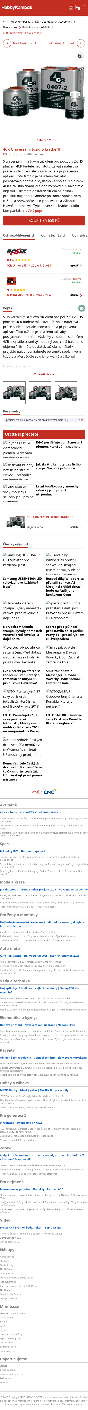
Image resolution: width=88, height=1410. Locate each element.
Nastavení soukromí (72, 1403)
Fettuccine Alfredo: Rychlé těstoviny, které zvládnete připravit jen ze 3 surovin (41, 1063)
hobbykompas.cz (20, 21)
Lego (2, 1325)
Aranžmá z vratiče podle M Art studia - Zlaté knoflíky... (28, 932)
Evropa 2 (4, 1382)
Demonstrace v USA (10, 1237)
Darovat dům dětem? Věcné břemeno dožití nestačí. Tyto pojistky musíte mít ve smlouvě (42, 1041)
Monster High (7, 1317)
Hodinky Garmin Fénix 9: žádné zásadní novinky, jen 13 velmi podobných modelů (43, 1009)
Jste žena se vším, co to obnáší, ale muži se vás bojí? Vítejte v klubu (35, 940)
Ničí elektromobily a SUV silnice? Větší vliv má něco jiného (30, 961)
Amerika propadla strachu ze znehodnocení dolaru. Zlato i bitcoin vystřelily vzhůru (43, 1030)
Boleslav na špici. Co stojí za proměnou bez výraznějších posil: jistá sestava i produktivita (40, 858)
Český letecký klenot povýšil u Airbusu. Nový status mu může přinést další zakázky (43, 1035)
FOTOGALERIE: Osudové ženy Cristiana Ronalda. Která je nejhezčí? (64, 719)
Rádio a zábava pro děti (12, 1373)
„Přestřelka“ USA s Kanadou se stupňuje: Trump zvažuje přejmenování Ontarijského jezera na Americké (44, 834)
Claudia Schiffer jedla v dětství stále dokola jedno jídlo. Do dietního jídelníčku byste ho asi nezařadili (41, 1069)
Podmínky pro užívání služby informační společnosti (60, 1400)
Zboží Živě (5, 1260)
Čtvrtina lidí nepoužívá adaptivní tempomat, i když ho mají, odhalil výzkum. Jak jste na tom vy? (42, 972)
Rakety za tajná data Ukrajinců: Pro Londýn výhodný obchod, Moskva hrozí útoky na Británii (43, 897)
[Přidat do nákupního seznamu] (80, 56)
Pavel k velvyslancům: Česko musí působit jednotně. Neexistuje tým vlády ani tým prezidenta (43, 820)
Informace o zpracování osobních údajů (28, 1403)
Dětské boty (6, 1342)
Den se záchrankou (10, 1241)
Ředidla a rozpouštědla (36, 27)
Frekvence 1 (6, 1378)
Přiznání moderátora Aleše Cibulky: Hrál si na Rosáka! (28, 906)
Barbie (3, 1321)
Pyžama (4, 1329)
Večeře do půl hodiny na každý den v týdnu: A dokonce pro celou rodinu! (39, 1074)
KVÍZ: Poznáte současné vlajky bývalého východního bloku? (31, 1096)
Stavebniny (65, 21)
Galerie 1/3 (44, 140)
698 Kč (74, 295)
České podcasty (8, 1369)
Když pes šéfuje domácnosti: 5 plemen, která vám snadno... (59, 444)
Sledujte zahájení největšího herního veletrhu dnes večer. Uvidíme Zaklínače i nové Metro (44, 1196)
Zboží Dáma (6, 1269)
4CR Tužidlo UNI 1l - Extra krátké (29, 295)
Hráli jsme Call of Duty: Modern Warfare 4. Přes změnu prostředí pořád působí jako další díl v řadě (44, 1204)
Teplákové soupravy (10, 1338)
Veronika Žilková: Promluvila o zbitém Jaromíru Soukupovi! (31, 1233)
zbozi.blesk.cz (7, 1273)
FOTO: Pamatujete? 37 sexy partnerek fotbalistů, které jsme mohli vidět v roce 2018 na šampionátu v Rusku (21, 723)
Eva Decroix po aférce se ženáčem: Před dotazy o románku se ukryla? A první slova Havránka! (22, 677)
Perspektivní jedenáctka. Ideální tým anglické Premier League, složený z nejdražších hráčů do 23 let (44, 865)
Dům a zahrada (44, 21)
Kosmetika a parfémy (11, 1334)
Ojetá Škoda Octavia (10, 1294)
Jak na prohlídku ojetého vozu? (16, 1277)
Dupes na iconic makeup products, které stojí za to (26, 1135)
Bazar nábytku (7, 1350)
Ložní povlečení (8, 1346)
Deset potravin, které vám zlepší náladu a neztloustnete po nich (33, 1165)
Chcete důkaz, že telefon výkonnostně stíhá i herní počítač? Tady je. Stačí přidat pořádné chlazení (42, 1004)
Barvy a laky (10, 27)
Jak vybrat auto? (8, 1298)
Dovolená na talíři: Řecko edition (17, 1140)
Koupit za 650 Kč (44, 220)
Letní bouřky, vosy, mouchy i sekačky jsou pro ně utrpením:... (58, 490)
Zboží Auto (5, 1290)
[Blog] (71, 7)
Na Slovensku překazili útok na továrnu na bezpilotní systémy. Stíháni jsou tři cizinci (41, 827)
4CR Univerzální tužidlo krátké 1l (31, 149)
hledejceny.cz (7, 1256)
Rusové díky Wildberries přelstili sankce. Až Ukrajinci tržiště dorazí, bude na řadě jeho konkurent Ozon (65, 586)
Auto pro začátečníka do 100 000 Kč (18, 1286)
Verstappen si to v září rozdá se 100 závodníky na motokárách (32, 965)
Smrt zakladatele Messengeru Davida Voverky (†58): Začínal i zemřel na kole (64, 677)
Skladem (76, 253)
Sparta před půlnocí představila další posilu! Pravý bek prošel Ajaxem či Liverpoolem (65, 633)
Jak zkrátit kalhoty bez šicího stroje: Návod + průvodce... (58, 466)
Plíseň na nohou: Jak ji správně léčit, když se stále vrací (29, 1173)
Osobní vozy (6, 1265)
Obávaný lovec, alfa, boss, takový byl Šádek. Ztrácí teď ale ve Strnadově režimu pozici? (41, 872)
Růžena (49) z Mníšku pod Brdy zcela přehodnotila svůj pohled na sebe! (37, 936)
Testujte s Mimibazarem (12, 1313)
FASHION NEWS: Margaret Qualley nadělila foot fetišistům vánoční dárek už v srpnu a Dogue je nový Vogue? (40, 1130)
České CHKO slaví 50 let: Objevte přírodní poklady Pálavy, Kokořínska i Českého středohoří (42, 1211)
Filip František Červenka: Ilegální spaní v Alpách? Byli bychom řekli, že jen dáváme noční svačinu (43, 1102)
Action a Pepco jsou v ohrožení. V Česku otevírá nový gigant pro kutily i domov (42, 902)
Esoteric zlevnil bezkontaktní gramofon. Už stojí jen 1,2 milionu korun (36, 998)
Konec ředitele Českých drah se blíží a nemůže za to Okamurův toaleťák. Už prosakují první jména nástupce (22, 771)
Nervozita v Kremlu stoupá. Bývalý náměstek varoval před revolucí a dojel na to (22, 633)
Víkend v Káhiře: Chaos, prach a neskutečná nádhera (27, 1107)
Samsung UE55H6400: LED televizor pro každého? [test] (22, 582)
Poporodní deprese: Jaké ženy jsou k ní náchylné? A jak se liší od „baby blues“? (41, 1169)
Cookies (55, 1403)
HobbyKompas (8, 1281)
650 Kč (74, 265)
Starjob (4, 1365)
